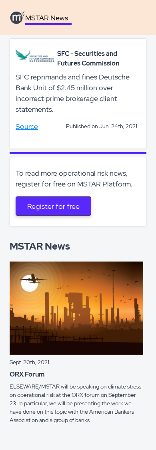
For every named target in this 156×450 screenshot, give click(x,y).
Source (27, 126)
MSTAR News (46, 17)
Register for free (53, 206)
